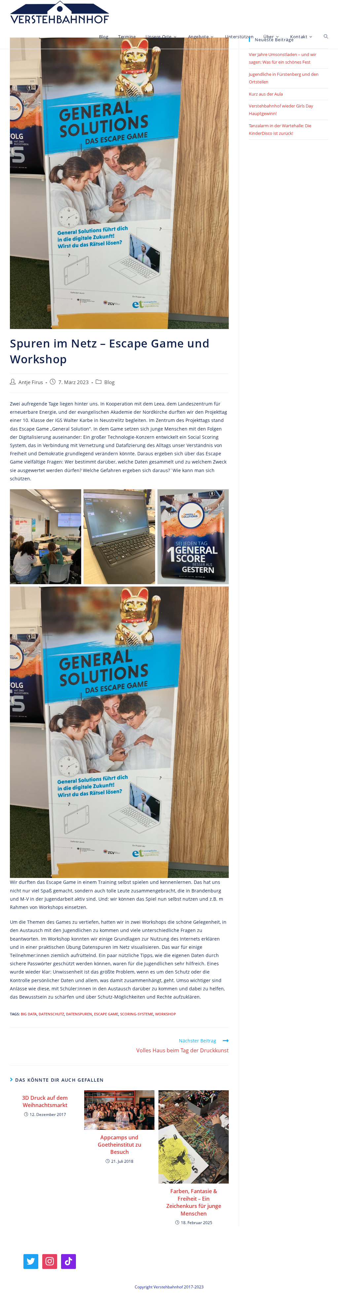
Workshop (165, 1013)
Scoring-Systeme (136, 1013)
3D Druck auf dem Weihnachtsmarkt (45, 1101)
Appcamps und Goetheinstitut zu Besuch (119, 1145)
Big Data (29, 1013)
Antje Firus (30, 382)
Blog (109, 382)
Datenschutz (51, 1013)
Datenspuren (79, 1013)
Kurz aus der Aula (266, 94)
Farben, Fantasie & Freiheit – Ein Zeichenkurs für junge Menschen (193, 1202)
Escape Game (106, 1013)
